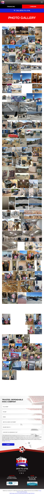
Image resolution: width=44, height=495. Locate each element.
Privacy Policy (7, 440)
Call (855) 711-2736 (23, 10)
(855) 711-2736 (22, 469)
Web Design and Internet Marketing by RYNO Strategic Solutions (22, 493)
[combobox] (22, 422)
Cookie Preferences (23, 491)
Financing (11, 6)
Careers (33, 6)
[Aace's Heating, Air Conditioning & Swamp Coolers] (3, 2)
